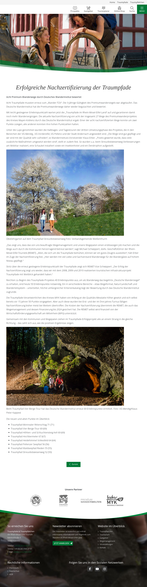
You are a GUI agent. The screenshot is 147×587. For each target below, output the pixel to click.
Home (112, 2)
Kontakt (103, 547)
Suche (132, 11)
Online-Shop (119, 11)
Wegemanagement (107, 541)
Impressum (13, 567)
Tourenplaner (104, 11)
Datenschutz (14, 571)
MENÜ (142, 11)
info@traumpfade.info (22, 552)
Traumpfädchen (137, 2)
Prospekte (75, 11)
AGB (11, 574)
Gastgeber (88, 11)
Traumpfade (122, 2)
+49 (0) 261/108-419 (22, 545)
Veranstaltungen (106, 544)
